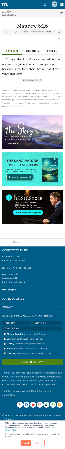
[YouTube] (33, 405)
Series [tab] (52, 51)
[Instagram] (40, 405)
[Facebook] (26, 405)
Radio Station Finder (12, 282)
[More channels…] (60, 405)
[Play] (15, 31)
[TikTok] (46, 405)
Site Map (9, 419)
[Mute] (53, 31)
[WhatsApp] (53, 405)
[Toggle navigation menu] (61, 4)
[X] (20, 405)
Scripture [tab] (12, 51)
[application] (32, 32)
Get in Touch (9, 274)
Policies (57, 415)
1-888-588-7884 (24, 268)
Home (16, 242)
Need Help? (8, 278)
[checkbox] (32, 343)
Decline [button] (39, 443)
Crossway (32, 93)
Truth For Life (5, 4)
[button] (59, 39)
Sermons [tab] (32, 51)
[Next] (20, 31)
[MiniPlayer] (58, 31)
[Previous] (11, 31)
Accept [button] (26, 443)
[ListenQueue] (6, 31)
